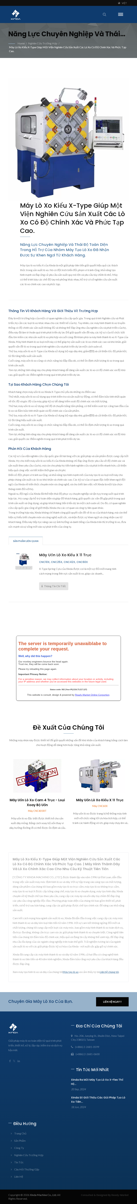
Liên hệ (18, 1176)
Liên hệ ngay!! (112, 1001)
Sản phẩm (20, 1140)
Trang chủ (20, 1133)
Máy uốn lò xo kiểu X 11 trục (65, 555)
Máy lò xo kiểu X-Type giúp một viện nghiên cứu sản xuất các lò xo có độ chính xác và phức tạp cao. (67, 49)
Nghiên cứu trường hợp (42, 43)
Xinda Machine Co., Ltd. (43, 1194)
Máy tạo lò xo (71, 971)
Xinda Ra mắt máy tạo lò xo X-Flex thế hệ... (97, 1082)
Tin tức (19, 1162)
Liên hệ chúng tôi (109, 971)
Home (21, 43)
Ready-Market (120, 1195)
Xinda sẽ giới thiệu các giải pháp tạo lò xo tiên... (98, 1100)
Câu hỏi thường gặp (26, 1169)
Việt (124, 3)
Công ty (19, 1147)
